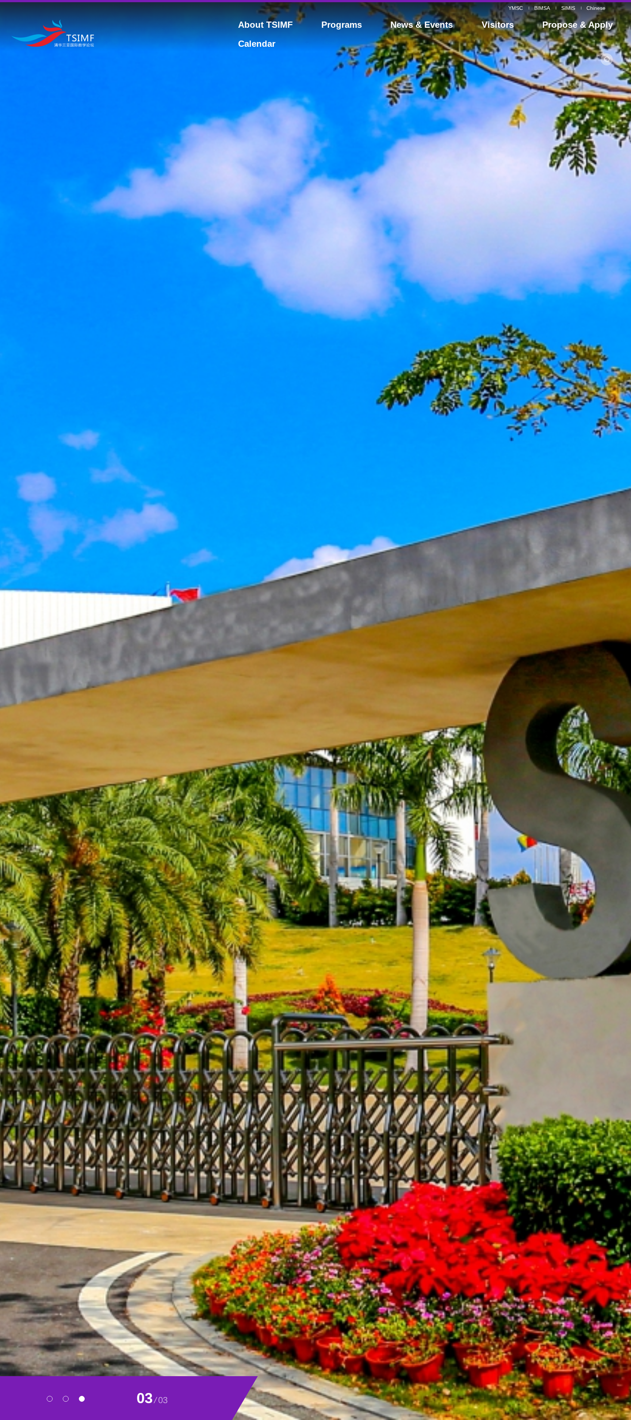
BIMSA (542, 8)
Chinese (595, 8)
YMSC (515, 8)
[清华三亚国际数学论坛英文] (89, 33)
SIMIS (568, 8)
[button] (50, 1399)
